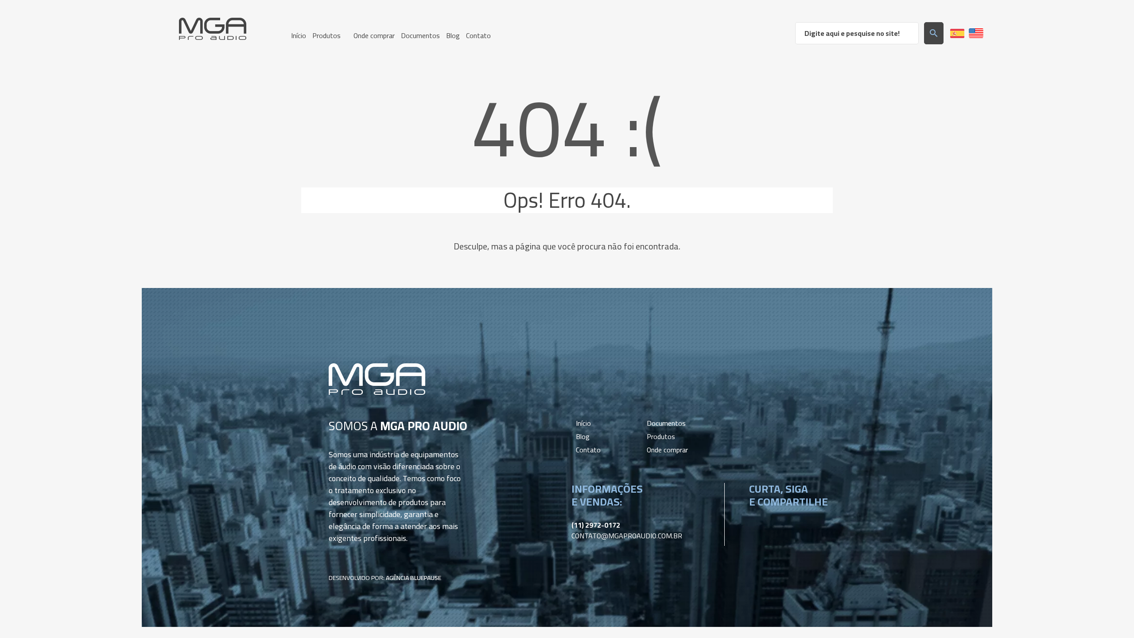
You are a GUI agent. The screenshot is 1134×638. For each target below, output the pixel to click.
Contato (588, 449)
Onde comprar (667, 449)
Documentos (666, 423)
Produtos (661, 436)
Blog (583, 436)
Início (583, 423)
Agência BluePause (413, 578)
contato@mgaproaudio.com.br (626, 535)
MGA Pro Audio (212, 29)
